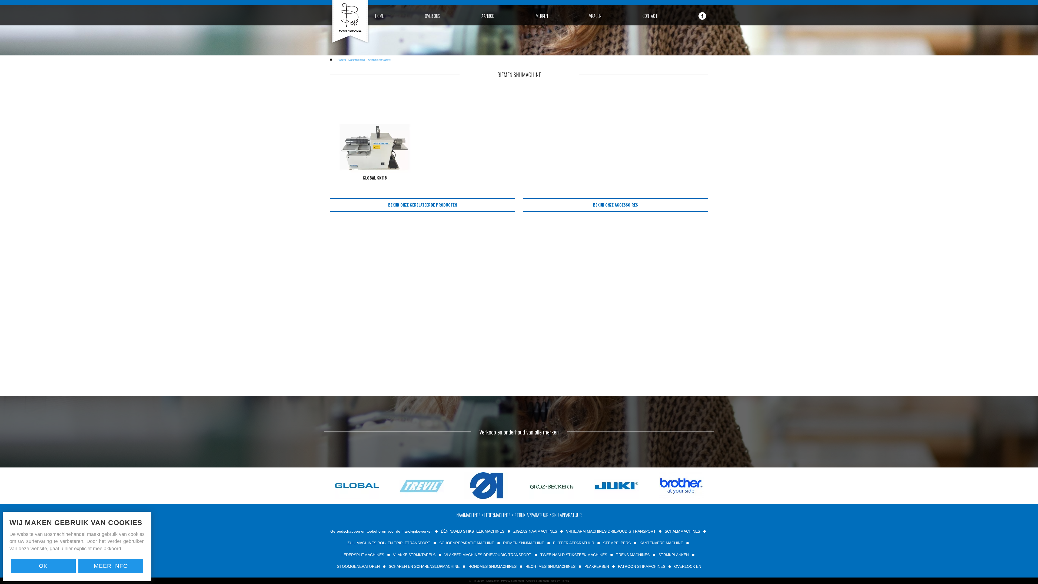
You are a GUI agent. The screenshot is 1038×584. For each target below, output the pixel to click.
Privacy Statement (512, 580)
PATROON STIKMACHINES (641, 566)
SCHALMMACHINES (682, 531)
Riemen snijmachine (379, 59)
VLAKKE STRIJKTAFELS (414, 555)
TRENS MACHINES (633, 555)
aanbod (487, 16)
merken (542, 16)
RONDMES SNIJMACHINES (492, 566)
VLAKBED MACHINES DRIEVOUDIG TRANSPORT (487, 555)
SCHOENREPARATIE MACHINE (466, 543)
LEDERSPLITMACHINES (362, 555)
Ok (43, 566)
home (379, 16)
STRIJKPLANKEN (673, 555)
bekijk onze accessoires (615, 205)
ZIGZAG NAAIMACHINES (535, 531)
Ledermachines (356, 59)
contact (650, 16)
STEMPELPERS (617, 543)
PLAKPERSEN (596, 566)
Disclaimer (492, 580)
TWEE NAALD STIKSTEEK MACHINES (573, 555)
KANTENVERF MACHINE (661, 543)
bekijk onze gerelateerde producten (422, 205)
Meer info (111, 566)
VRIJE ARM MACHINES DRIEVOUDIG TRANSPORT (611, 531)
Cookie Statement (537, 580)
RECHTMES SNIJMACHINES (550, 566)
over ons (432, 16)
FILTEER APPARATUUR (573, 543)
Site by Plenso (560, 580)
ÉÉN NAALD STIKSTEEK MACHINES (472, 531)
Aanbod (342, 59)
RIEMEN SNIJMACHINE (523, 543)
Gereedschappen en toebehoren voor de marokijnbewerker (381, 531)
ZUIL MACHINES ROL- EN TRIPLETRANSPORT (388, 543)
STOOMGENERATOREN (358, 566)
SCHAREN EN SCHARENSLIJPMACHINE (424, 566)
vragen (595, 16)
